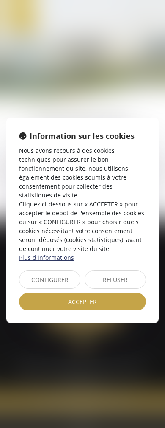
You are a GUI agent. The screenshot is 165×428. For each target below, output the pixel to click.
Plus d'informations (46, 257)
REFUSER (115, 280)
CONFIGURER (50, 280)
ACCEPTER (82, 302)
